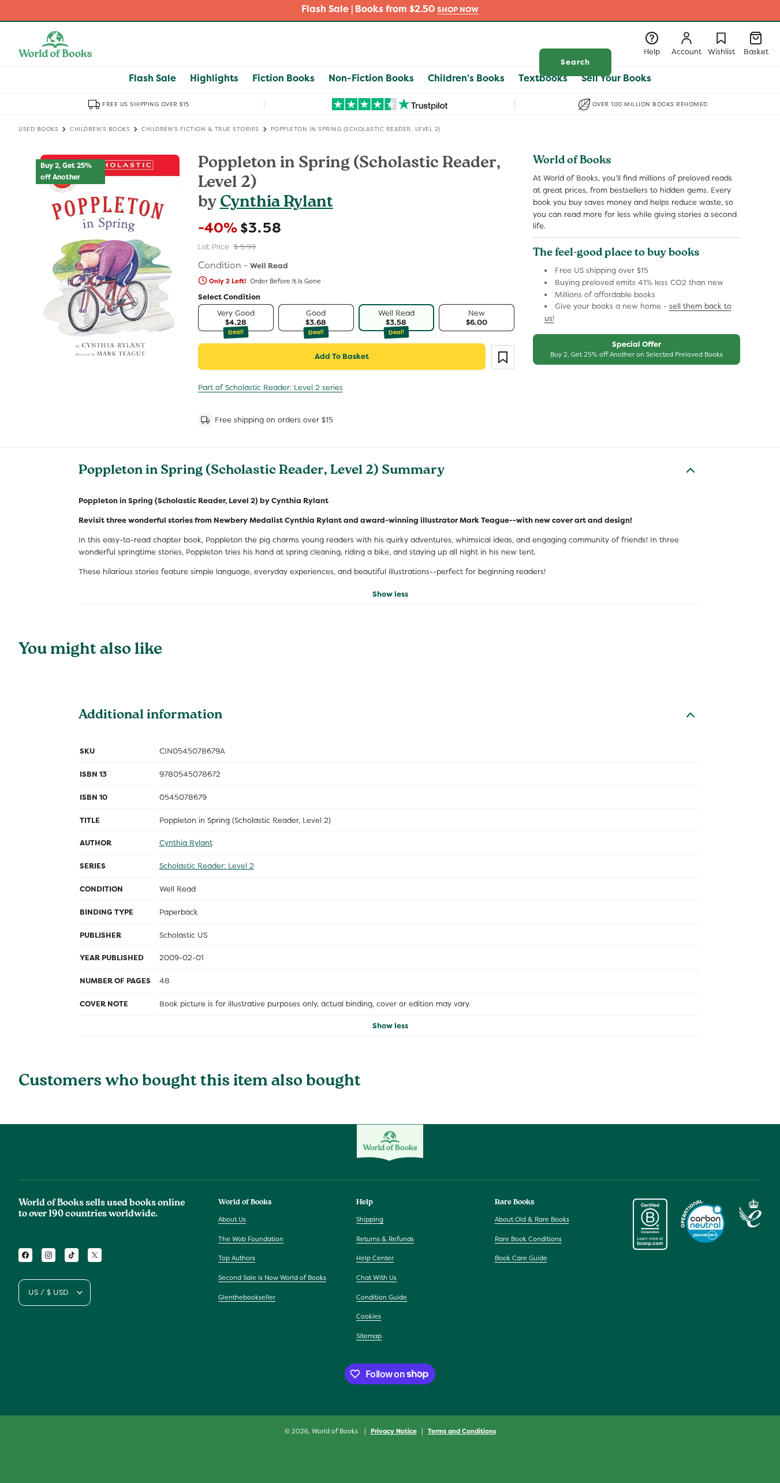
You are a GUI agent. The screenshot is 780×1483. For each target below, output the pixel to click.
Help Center (375, 1258)
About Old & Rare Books (532, 1219)
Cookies (368, 1316)
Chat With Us (376, 1277)
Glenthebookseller (246, 1297)
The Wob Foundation (250, 1238)
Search (575, 62)
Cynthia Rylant (276, 203)
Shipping (369, 1219)
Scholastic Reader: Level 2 (206, 866)
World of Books (336, 1431)
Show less (390, 594)
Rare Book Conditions (528, 1238)
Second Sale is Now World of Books (272, 1277)
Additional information (150, 716)
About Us (232, 1219)
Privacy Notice (394, 1430)
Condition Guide (381, 1297)
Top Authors (236, 1258)
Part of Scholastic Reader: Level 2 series (270, 387)
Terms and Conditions (462, 1430)
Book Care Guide (521, 1258)
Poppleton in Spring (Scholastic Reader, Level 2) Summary (262, 471)
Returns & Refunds (385, 1238)
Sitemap (369, 1335)
